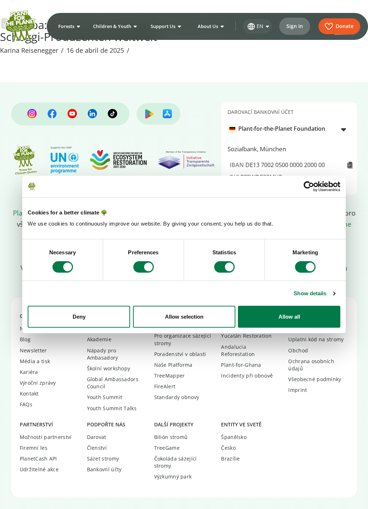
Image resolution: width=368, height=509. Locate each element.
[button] (68, 26)
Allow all (289, 317)
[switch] (143, 267)
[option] (285, 129)
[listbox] (289, 129)
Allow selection (184, 317)
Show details (310, 293)
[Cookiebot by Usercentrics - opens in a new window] (308, 186)
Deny (79, 317)
